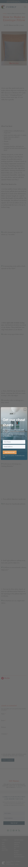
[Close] (25, 409)
